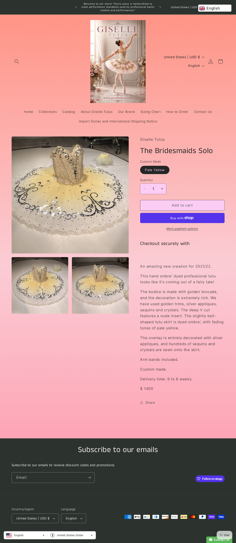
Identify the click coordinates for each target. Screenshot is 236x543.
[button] (17, 61)
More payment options (182, 228)
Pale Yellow (155, 170)
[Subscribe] (89, 477)
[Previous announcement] (76, 7)
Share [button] (150, 402)
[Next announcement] (160, 7)
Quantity (146, 180)
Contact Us (221, 539)
